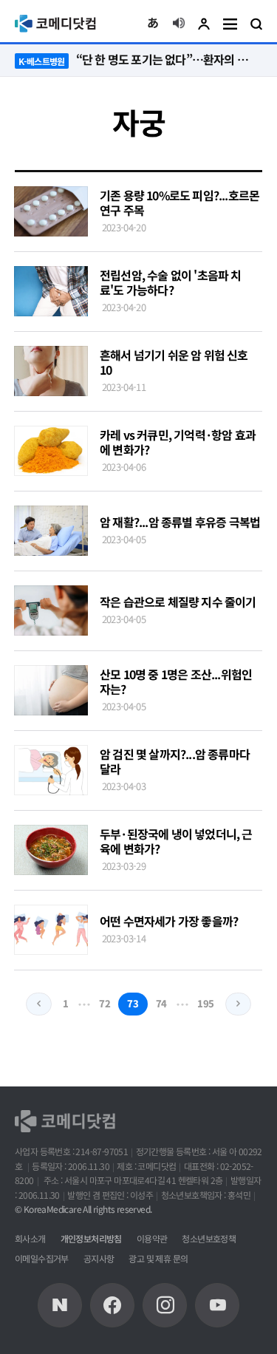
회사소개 (30, 1238)
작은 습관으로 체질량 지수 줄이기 (178, 601)
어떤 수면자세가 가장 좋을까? (169, 921)
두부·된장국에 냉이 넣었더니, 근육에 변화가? (176, 841)
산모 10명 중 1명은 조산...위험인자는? (176, 681)
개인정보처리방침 (91, 1238)
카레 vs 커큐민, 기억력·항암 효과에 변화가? (178, 442)
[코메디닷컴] (112, 1305)
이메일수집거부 (42, 1258)
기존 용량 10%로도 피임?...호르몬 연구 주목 (179, 202)
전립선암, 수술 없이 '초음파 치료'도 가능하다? (171, 282)
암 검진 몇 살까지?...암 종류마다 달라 (175, 761)
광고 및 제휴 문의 (158, 1258)
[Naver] (60, 1305)
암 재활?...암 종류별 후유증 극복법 (180, 522)
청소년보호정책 (209, 1238)
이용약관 (152, 1238)
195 (205, 1003)
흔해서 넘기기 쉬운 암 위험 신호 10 (174, 362)
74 (161, 1003)
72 (104, 1003)
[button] (153, 23)
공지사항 (98, 1258)
